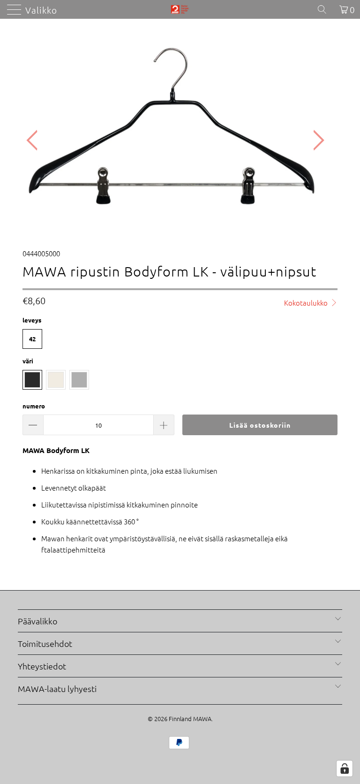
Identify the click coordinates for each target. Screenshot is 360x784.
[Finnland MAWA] (180, 9)
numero (33, 406)
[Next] (316, 140)
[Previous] (34, 140)
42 (32, 339)
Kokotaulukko (306, 302)
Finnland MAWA (190, 718)
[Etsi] (325, 9)
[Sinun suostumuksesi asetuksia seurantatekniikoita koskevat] (344, 768)
